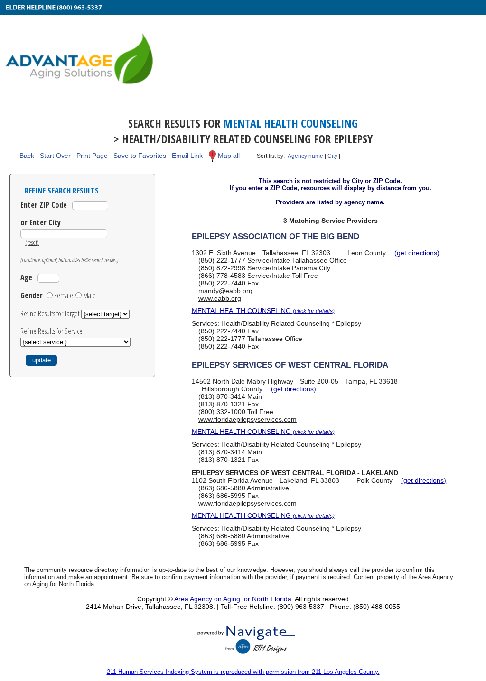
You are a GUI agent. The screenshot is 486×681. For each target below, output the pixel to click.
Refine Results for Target (50, 313)
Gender (31, 295)
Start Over (55, 155)
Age (26, 277)
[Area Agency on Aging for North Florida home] (243, 51)
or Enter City (40, 222)
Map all (229, 155)
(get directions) (416, 253)
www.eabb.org (219, 298)
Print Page (92, 155)
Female (63, 295)
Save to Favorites (139, 155)
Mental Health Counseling (290, 123)
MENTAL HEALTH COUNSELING (263, 310)
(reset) (32, 242)
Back (26, 155)
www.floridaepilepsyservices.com (247, 419)
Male (89, 295)
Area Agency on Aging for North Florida (232, 599)
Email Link (187, 155)
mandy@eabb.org (225, 290)
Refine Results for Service (51, 331)
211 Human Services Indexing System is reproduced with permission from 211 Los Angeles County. (243, 671)
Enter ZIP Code (43, 205)
